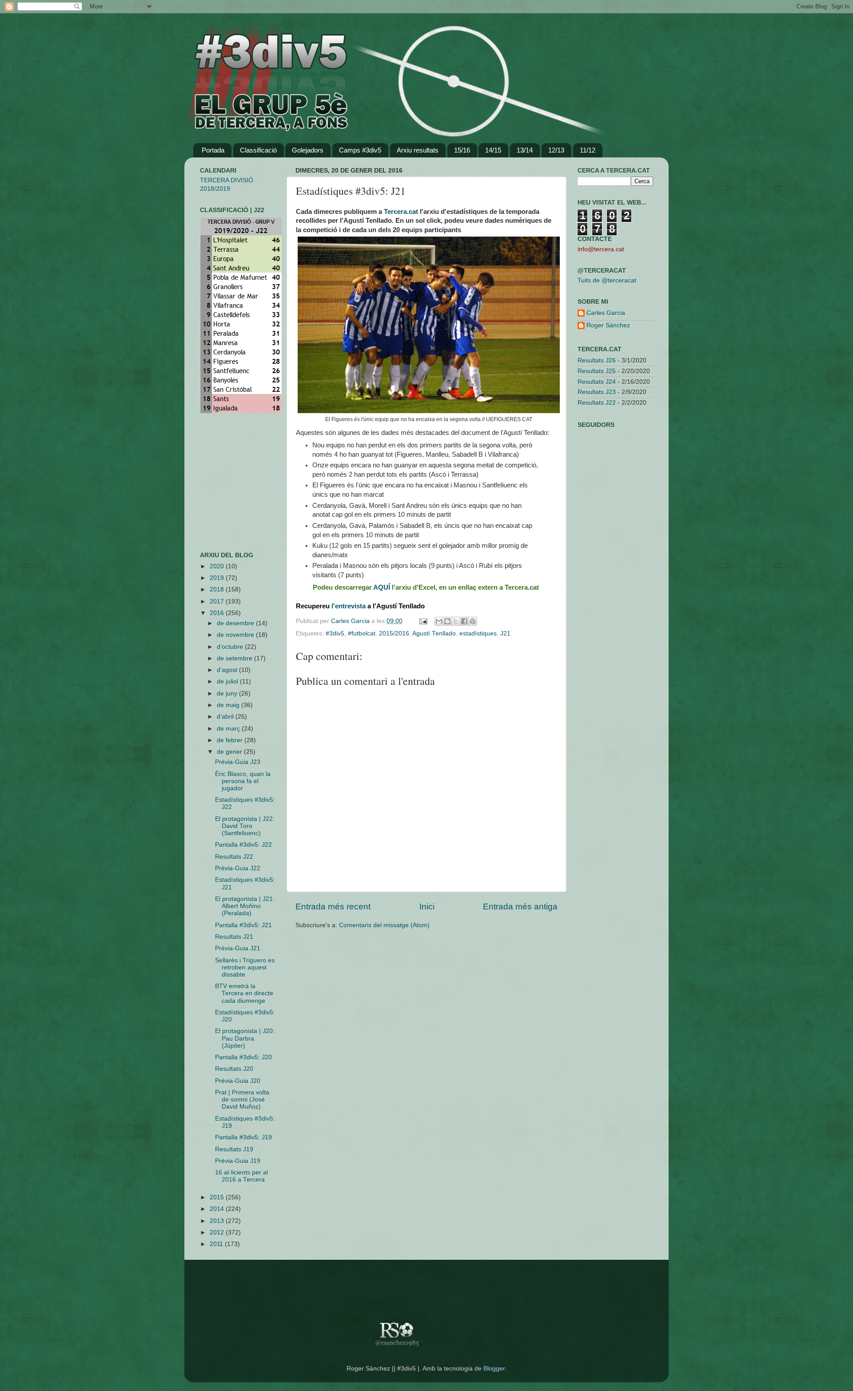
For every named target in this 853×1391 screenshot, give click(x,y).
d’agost (228, 670)
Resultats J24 (597, 381)
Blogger (494, 1368)
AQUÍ (381, 587)
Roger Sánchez (608, 325)
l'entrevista (348, 606)
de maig (229, 705)
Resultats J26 (597, 360)
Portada (213, 150)
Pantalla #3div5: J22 (243, 844)
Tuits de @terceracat (607, 280)
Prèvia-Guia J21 (237, 948)
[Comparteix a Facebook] (464, 621)
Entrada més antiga (520, 906)
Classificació (258, 150)
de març (229, 728)
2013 (218, 1221)
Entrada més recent (333, 906)
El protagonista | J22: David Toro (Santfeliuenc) (245, 826)
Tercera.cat (401, 211)
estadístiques (478, 633)
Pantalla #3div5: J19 (243, 1137)
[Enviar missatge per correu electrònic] (422, 621)
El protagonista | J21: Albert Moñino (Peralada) (245, 906)
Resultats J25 (597, 371)
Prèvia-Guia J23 (237, 762)
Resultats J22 (234, 856)
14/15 (493, 150)
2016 (218, 613)
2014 (218, 1209)
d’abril (226, 716)
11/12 (587, 150)
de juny (228, 693)
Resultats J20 (234, 1068)
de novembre (236, 634)
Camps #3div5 (360, 150)
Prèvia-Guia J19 (237, 1161)
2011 (217, 1244)
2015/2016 (394, 633)
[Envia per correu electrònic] (438, 621)
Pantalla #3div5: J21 (243, 925)
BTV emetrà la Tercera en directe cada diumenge (244, 993)
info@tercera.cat (601, 249)
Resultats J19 (234, 1149)
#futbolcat (361, 633)
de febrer (230, 740)
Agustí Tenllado (434, 633)
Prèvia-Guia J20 (237, 1080)
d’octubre (231, 646)
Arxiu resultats (417, 150)
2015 (218, 1197)
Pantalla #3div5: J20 (243, 1057)
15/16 (462, 150)
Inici (426, 906)
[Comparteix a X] (455, 621)
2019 (218, 578)
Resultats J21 (234, 936)
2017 (218, 601)
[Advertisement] (226, 482)
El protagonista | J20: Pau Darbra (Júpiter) (245, 1038)
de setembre (235, 658)
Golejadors (307, 150)
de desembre (236, 623)
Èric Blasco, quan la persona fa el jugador (243, 781)
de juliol (228, 681)
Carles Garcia (351, 621)
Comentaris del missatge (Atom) (384, 925)
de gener (230, 751)
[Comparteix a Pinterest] (472, 621)
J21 (505, 633)
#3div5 (335, 633)
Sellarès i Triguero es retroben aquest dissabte (245, 967)
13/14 (525, 150)
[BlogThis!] (447, 621)
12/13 (556, 150)
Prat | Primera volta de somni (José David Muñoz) (242, 1099)
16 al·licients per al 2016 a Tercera (241, 1176)
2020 (218, 566)
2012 (218, 1232)
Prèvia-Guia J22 (237, 868)
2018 (218, 589)
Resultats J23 (597, 392)
